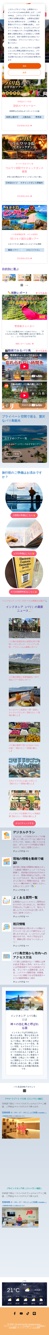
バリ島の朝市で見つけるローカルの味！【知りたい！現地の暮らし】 (24, 748)
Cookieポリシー (29, 1326)
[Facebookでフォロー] (14, 1313)
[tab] (25, 285)
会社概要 (12, 1328)
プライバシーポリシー (12, 1326)
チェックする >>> (21, 851)
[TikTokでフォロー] (27, 1313)
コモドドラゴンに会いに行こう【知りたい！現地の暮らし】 (23, 782)
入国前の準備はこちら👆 (24, 515)
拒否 (24, 72)
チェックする (13, 453)
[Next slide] (43, 280)
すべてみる (41, 293)
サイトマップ (22, 1328)
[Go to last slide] (6, 280)
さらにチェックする (24, 823)
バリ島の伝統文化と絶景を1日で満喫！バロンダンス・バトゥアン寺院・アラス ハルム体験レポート (24, 644)
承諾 (24, 66)
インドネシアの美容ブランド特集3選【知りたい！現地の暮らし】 (24, 815)
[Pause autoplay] (22, 285)
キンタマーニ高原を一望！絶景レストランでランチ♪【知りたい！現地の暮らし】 (24, 712)
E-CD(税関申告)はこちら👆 (24, 591)
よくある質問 (35, 1328)
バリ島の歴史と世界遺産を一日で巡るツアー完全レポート (24, 678)
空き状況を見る (23, 125)
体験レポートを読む (23, 343)
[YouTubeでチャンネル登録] (21, 1313)
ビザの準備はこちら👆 (24, 553)
